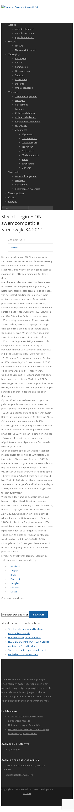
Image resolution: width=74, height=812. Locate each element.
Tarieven (19, 75)
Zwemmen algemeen (26, 96)
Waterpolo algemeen (26, 176)
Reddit (13, 574)
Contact (12, 197)
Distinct (27, 793)
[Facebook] (27, 801)
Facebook (15, 566)
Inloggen (12, 201)
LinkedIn (14, 587)
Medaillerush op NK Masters (23, 654)
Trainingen (27, 146)
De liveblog (28, 151)
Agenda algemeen (24, 29)
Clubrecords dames (25, 117)
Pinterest (15, 579)
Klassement (21, 104)
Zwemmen (13, 92)
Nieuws (12, 41)
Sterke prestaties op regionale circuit (27, 650)
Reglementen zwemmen (27, 121)
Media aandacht (30, 155)
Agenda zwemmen (25, 33)
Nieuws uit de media (25, 49)
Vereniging (13, 54)
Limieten (19, 108)
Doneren (26, 167)
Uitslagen (20, 100)
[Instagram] (34, 801)
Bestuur (19, 62)
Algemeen (27, 134)
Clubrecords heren (25, 113)
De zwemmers (29, 138)
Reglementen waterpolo (27, 188)
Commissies (21, 66)
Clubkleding (21, 79)
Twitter (14, 570)
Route (25, 159)
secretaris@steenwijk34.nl (19, 774)
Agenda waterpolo (24, 37)
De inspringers (29, 142)
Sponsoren (28, 163)
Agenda (12, 24)
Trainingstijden (16, 193)
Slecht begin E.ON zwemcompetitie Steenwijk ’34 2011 (22, 223)
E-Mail (13, 591)
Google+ (14, 583)
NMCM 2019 (21, 125)
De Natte (19, 83)
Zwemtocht (21, 129)
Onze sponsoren (24, 87)
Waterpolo (13, 172)
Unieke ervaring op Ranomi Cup (24, 637)
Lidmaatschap (22, 71)
